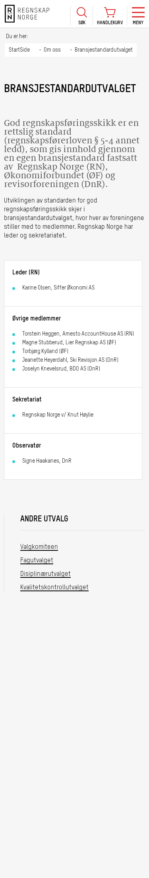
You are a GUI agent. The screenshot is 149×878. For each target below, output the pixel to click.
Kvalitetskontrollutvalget (54, 588)
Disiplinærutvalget (45, 574)
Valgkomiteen (39, 547)
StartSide (19, 50)
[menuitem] (81, 13)
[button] (81, 15)
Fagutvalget (36, 561)
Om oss (52, 50)
